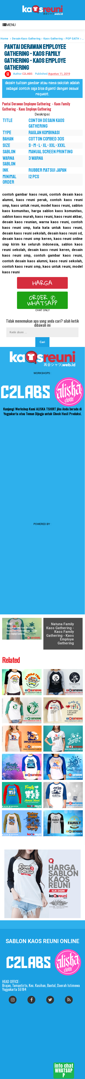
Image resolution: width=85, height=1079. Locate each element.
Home (4, 38)
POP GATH (72, 38)
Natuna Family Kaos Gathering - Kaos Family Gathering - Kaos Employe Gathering (60, 633)
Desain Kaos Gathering (26, 38)
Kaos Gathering (53, 38)
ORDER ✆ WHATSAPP (42, 300)
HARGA (42, 283)
